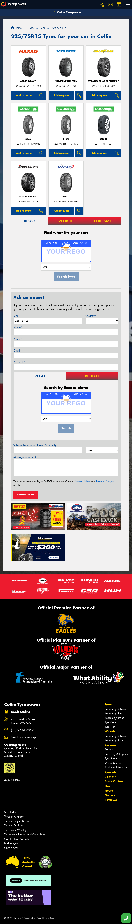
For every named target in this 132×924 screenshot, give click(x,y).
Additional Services (116, 767)
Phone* (17, 339)
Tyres (108, 704)
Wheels (110, 731)
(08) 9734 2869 (22, 730)
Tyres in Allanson (14, 816)
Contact (110, 777)
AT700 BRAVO (28, 81)
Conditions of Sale (45, 918)
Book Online (114, 781)
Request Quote (25, 494)
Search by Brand (114, 718)
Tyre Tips (110, 727)
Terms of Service (105, 481)
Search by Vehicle (115, 709)
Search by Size (113, 713)
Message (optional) (24, 457)
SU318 (104, 139)
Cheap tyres (11, 848)
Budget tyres (11, 843)
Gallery (110, 795)
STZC (28, 139)
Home (18, 28)
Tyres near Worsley (15, 830)
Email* (17, 350)
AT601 (66, 196)
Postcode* (19, 362)
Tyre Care (110, 722)
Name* (17, 327)
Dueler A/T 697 (28, 196)
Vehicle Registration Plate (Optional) (34, 445)
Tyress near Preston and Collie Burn (24, 834)
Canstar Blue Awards (16, 839)
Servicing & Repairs (116, 754)
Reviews (111, 800)
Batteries (109, 749)
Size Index (10, 812)
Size (15, 316)
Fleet (108, 786)
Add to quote (24, 95)
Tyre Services (112, 758)
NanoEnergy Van (66, 81)
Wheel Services (114, 763)
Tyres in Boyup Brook (16, 821)
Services (110, 745)
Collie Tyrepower (68, 12)
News (109, 790)
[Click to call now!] (101, 4)
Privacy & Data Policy (24, 918)
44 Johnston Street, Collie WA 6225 (23, 721)
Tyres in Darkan (13, 825)
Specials (110, 772)
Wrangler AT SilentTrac (103, 81)
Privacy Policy (82, 481)
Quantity (90, 316)
